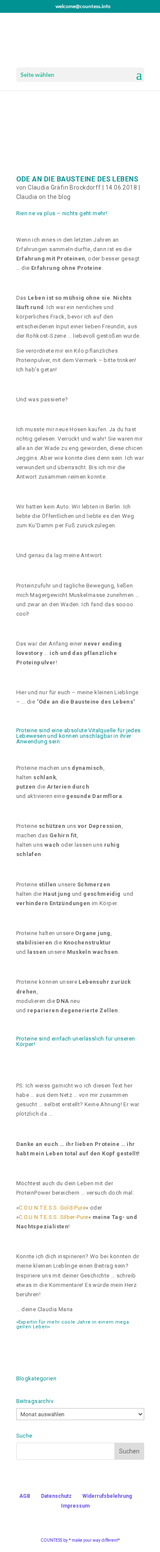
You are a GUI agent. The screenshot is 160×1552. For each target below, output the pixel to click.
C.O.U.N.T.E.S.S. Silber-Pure (53, 1217)
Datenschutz (56, 1496)
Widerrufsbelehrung (107, 1496)
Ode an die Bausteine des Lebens (77, 179)
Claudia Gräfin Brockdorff (64, 187)
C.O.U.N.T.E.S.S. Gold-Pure (52, 1207)
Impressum (75, 1506)
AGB (24, 1496)
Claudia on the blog (43, 196)
